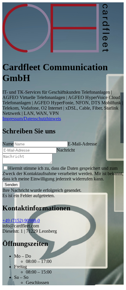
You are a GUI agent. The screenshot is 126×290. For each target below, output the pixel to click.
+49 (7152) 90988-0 (21, 220)
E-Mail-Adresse (82, 143)
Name (7, 143)
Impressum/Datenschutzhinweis (31, 118)
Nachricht (66, 149)
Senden (11, 184)
